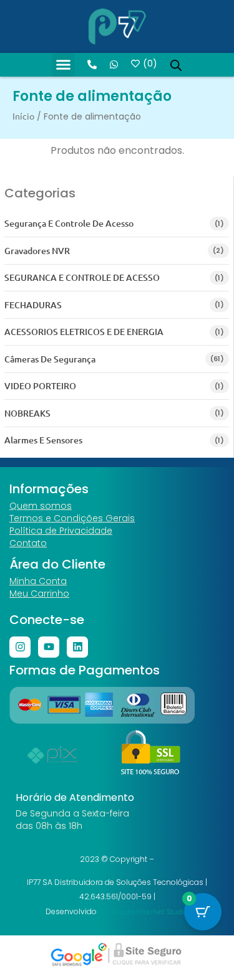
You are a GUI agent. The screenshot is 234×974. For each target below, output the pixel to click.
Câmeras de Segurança (49, 359)
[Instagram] (20, 647)
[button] (64, 65)
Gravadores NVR (37, 251)
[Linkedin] (77, 647)
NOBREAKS (27, 413)
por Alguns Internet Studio (143, 911)
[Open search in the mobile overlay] (176, 65)
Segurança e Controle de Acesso (69, 223)
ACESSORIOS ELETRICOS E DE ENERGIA (83, 332)
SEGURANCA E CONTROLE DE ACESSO (82, 277)
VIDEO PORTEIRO (40, 386)
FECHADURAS (33, 305)
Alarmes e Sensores (43, 440)
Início (23, 115)
